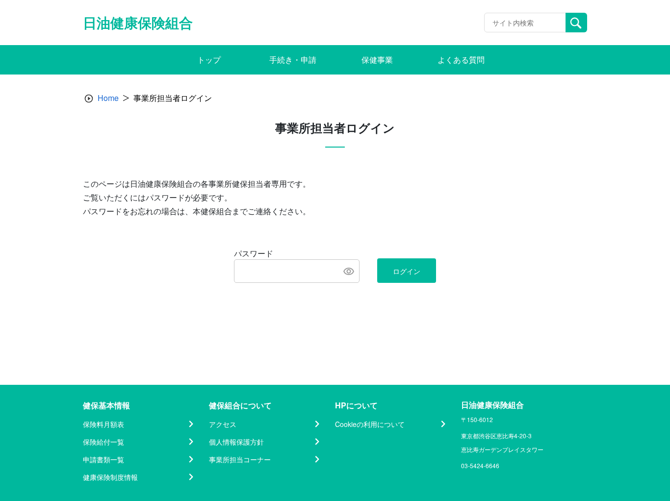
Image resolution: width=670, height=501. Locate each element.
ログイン (406, 271)
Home (108, 97)
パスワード (253, 253)
